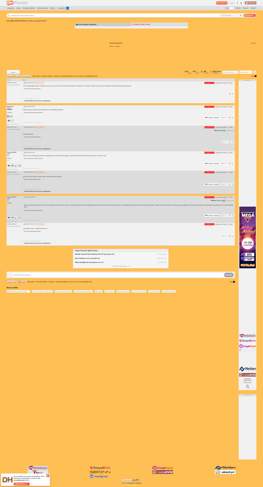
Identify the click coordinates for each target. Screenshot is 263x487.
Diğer (52, 8)
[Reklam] (67, 8)
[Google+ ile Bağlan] (241, 3)
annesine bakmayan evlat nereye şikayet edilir (19, 291)
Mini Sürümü (248, 382)
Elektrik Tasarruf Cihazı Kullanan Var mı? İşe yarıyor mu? (95, 254)
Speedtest (61, 8)
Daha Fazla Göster (121, 266)
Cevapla (26, 76)
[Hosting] (247, 371)
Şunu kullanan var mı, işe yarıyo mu (87, 258)
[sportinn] (100, 473)
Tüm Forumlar (36, 76)
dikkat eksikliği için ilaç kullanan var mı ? (89, 262)
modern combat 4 (109, 291)
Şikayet (231, 82)
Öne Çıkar (13, 75)
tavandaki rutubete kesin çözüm (63, 291)
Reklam (245, 8)
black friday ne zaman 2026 (139, 291)
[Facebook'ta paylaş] (230, 94)
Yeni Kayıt (251, 3)
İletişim (238, 8)
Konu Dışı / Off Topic (47, 76)
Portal (18, 8)
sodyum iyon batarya (154, 291)
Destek (253, 8)
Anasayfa (11, 8)
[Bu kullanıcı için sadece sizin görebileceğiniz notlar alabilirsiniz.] (8, 114)
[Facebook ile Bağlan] (237, 3)
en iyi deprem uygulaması (169, 291)
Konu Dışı (56, 76)
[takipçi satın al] (247, 342)
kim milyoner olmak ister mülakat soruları (42, 291)
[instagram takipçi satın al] (247, 347)
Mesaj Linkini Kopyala (222, 82)
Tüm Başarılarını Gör (14, 124)
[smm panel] (247, 337)
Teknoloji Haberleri (29, 8)
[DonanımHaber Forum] (18, 3)
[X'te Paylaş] (232, 94)
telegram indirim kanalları (123, 291)
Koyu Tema (227, 8)
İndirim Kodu (43, 8)
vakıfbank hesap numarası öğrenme (83, 291)
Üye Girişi (220, 3)
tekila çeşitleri (98, 291)
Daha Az (253, 43)
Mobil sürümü (248, 380)
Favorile (23, 281)
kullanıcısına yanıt (225, 130)
